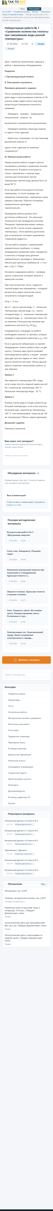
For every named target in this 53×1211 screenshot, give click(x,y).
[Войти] (15, 9)
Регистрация (34, 9)
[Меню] (48, 2)
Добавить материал (29, 660)
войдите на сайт (14, 505)
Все (43, 884)
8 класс (11, 49)
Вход (22, 9)
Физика (41, 44)
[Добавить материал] (5, 9)
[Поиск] (10, 9)
